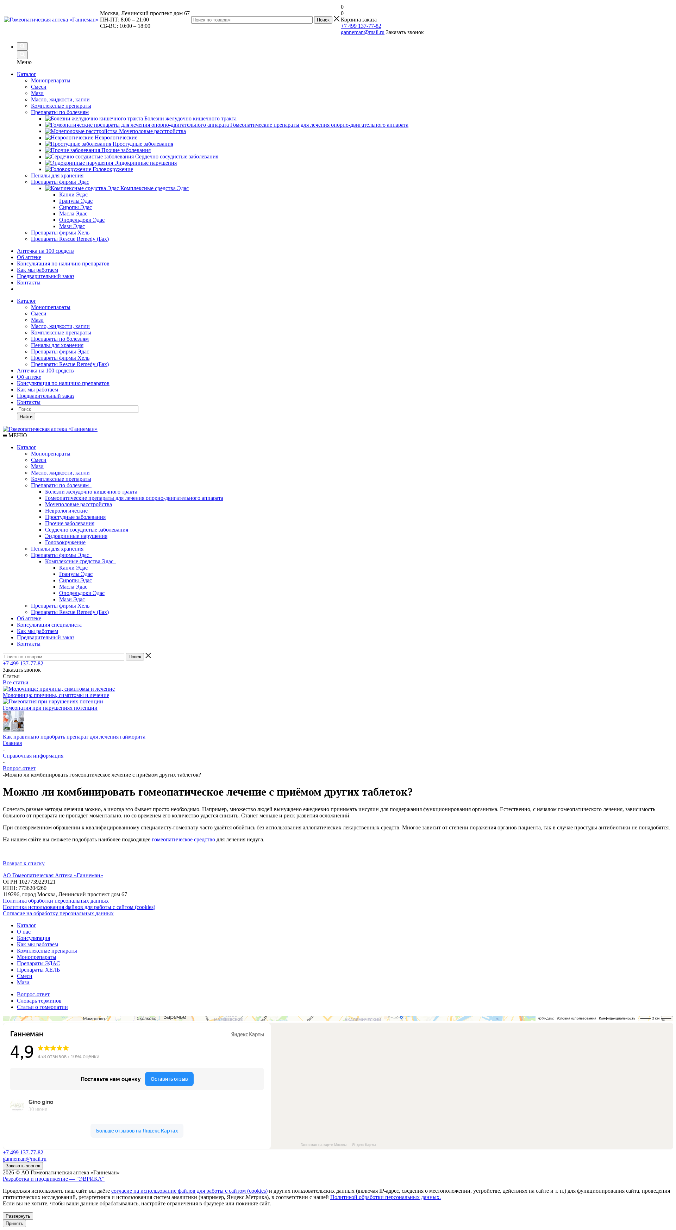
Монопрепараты (50, 307)
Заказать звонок (23, 1165)
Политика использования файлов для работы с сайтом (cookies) (79, 907)
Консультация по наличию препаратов (63, 263)
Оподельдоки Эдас (82, 593)
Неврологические (66, 511)
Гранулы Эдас (76, 574)
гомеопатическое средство (183, 839)
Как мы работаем (37, 270)
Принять (14, 1223)
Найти (26, 416)
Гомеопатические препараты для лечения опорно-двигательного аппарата (134, 498)
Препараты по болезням (60, 339)
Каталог (26, 74)
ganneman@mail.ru (362, 32)
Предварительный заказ (45, 276)
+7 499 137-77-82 (361, 26)
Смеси (38, 313)
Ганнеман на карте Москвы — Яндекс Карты (338, 1145)
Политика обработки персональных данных (56, 901)
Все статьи (16, 682)
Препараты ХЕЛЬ (38, 970)
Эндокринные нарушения (76, 536)
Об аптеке (29, 257)
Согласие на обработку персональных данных (58, 913)
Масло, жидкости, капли (60, 326)
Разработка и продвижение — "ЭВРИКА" (54, 1179)
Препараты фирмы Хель (60, 358)
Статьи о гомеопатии (42, 1007)
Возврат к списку (24, 863)
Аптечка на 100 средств (45, 251)
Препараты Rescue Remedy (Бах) (70, 364)
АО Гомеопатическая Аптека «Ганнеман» (53, 875)
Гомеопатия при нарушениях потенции (50, 708)
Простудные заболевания (75, 517)
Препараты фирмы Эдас (60, 351)
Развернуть (18, 1216)
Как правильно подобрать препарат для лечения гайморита (74, 737)
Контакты (28, 282)
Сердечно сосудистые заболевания (86, 530)
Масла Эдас (73, 587)
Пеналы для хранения (57, 345)
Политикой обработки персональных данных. (385, 1197)
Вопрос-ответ (33, 994)
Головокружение (65, 542)
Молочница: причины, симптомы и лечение (56, 695)
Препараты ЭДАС (38, 963)
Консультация (33, 938)
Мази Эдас (72, 599)
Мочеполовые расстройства (78, 504)
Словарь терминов (39, 1001)
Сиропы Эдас (75, 580)
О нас (24, 932)
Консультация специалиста (49, 625)
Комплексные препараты (61, 332)
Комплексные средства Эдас (80, 561)
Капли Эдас (73, 568)
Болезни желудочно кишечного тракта (91, 492)
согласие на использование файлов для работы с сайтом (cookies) (189, 1191)
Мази (37, 320)
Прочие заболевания (69, 523)
